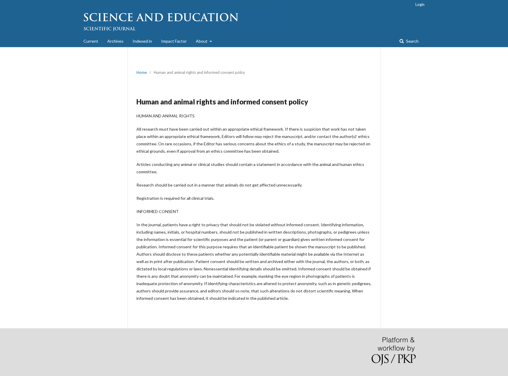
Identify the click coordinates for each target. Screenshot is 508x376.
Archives (115, 41)
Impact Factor (174, 41)
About (202, 41)
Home (141, 72)
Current (90, 41)
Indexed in (142, 41)
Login (420, 4)
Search (412, 41)
